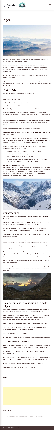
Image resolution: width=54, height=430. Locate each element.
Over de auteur (23, 414)
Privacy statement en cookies (39, 414)
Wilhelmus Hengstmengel (18, 427)
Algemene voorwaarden (35, 416)
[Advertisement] (27, 396)
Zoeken (5, 377)
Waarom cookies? (12, 414)
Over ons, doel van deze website (17, 416)
